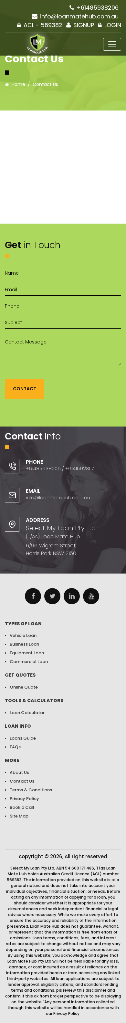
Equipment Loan (27, 652)
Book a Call (22, 807)
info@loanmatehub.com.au (79, 16)
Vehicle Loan (23, 635)
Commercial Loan (29, 661)
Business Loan (24, 644)
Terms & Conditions (31, 789)
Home (18, 84)
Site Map (19, 816)
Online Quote (24, 687)
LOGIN (112, 25)
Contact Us (22, 781)
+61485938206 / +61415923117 (60, 468)
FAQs (15, 746)
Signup (83, 25)
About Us (19, 772)
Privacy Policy (24, 798)
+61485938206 (98, 8)
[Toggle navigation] (112, 44)
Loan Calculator (27, 712)
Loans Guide (23, 738)
